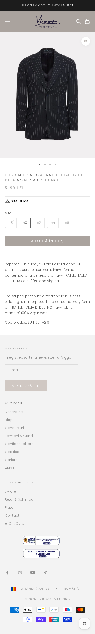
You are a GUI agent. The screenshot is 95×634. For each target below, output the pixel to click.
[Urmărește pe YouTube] (32, 572)
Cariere (11, 459)
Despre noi (14, 411)
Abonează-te (25, 385)
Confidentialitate (19, 443)
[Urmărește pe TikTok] (45, 572)
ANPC (9, 468)
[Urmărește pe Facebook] (7, 572)
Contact (12, 515)
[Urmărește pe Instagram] (20, 572)
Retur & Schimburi (20, 499)
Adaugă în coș (47, 241)
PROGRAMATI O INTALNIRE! (47, 5)
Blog (9, 419)
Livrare (10, 491)
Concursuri (14, 427)
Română (71, 588)
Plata (9, 507)
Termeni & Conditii (20, 435)
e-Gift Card (14, 523)
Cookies (12, 451)
